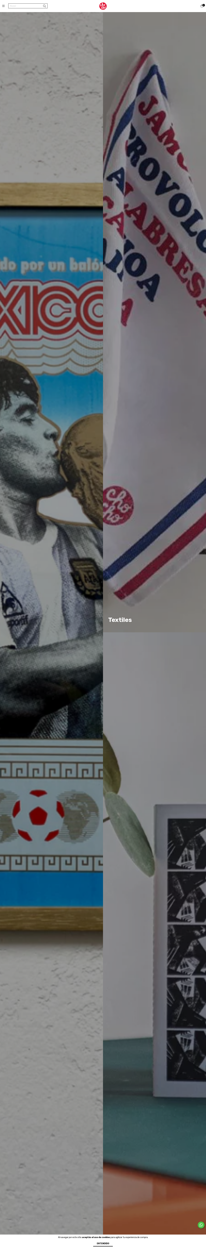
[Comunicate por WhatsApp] (201, 1225)
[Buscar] (44, 6)
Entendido (103, 1243)
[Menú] (5, 6)
